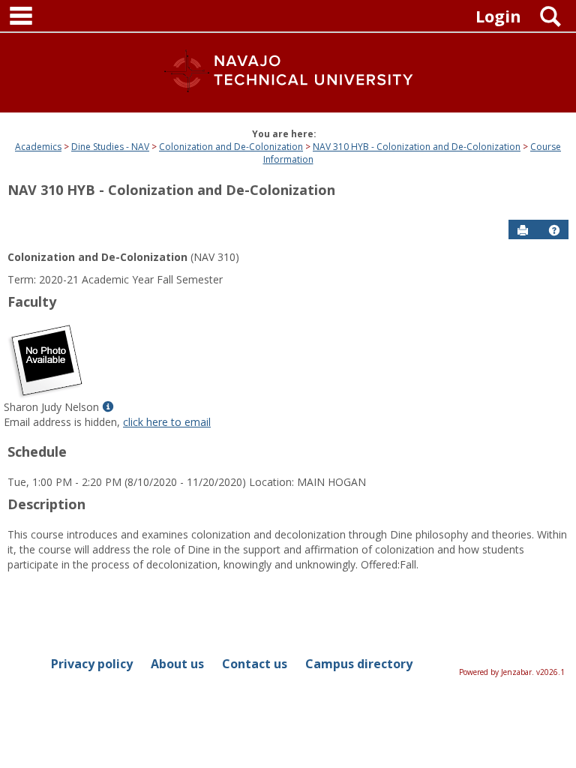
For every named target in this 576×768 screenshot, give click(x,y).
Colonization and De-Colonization (231, 146)
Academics (38, 146)
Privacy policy (92, 664)
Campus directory (358, 664)
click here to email (167, 422)
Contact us (254, 664)
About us (177, 664)
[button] (554, 230)
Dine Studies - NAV (110, 146)
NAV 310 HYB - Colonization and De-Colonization (416, 146)
